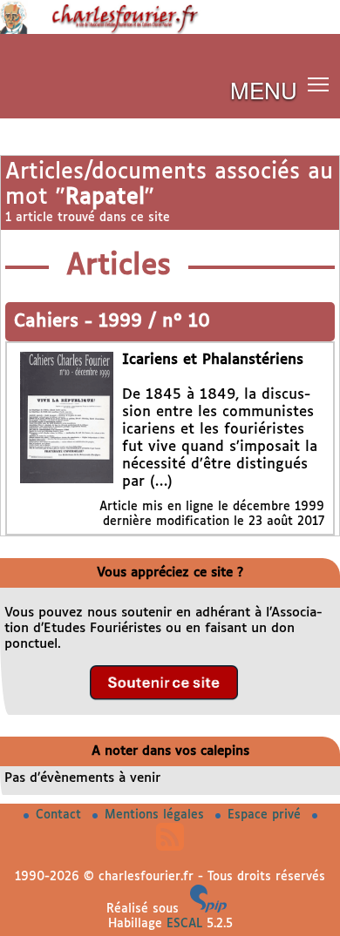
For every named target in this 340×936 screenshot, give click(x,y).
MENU (263, 89)
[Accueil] (170, 30)
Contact (60, 815)
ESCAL (184, 924)
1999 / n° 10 (154, 322)
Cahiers (49, 322)
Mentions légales (156, 815)
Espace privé (266, 815)
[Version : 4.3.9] (208, 909)
